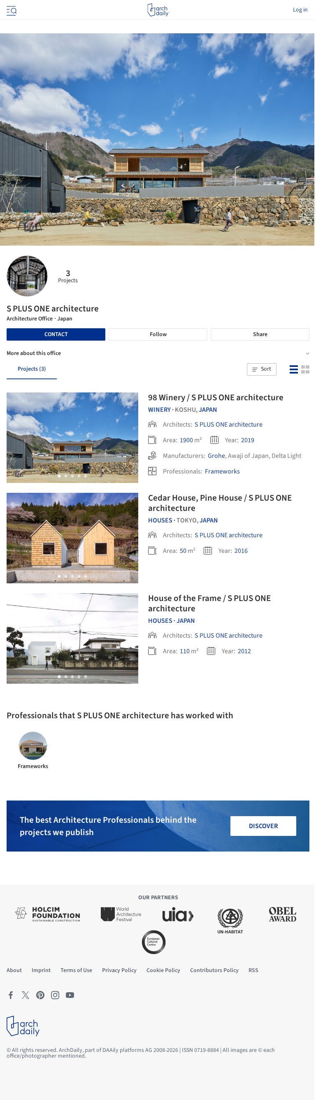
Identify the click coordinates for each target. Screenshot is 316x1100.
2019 (247, 440)
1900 (186, 440)
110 (185, 651)
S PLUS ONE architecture (229, 424)
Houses (160, 520)
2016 (241, 550)
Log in (300, 10)
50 (183, 550)
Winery (159, 409)
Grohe (216, 455)
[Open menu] (10, 10)
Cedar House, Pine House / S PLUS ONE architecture (220, 503)
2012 (244, 651)
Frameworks (222, 471)
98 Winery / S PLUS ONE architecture (215, 397)
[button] (261, 369)
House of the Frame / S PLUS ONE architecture (209, 603)
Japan (208, 409)
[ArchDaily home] (157, 9)
